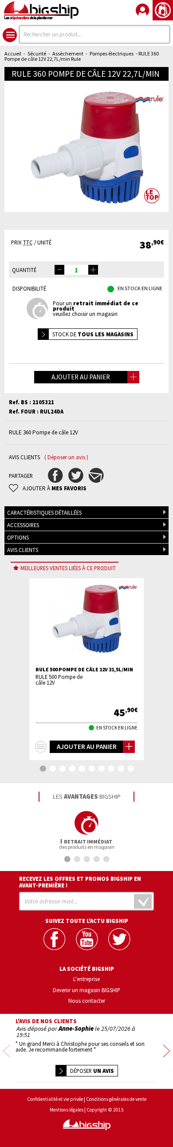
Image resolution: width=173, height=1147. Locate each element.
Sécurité (37, 53)
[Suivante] (166, 1051)
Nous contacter (86, 1000)
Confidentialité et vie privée (55, 1099)
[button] (93, 270)
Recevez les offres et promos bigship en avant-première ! (80, 882)
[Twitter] (119, 939)
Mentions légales (66, 1110)
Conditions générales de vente (116, 1099)
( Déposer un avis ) (66, 457)
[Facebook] (54, 939)
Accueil (12, 53)
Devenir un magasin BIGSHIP (86, 989)
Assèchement (67, 53)
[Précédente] (6, 1051)
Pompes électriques (112, 53)
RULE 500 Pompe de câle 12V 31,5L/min (84, 669)
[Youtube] (86, 939)
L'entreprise (86, 978)
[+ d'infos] (41, 747)
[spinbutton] (76, 270)
